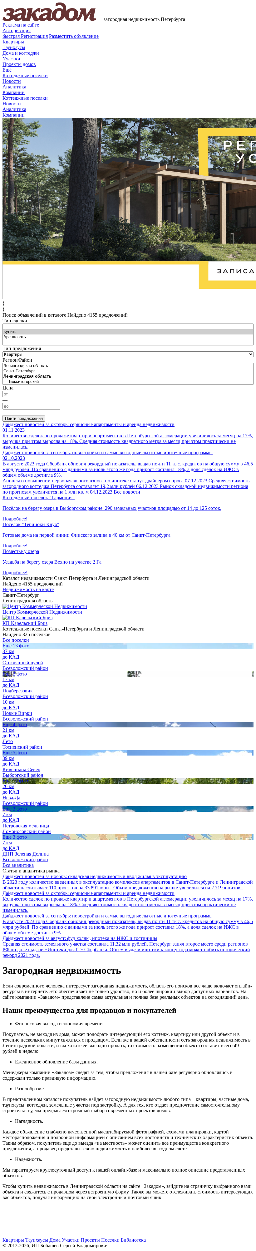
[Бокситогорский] (128, 381)
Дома (55, 1240)
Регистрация (25, 36)
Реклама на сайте (20, 25)
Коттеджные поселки (25, 75)
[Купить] (128, 331)
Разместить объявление (74, 36)
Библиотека (133, 1240)
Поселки (110, 1240)
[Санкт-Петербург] (128, 371)
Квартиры (13, 41)
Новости (11, 81)
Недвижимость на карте (28, 589)
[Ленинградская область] (128, 366)
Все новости (127, 492)
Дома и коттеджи (20, 53)
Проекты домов (19, 64)
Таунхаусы (13, 47)
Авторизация (16, 30)
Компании (13, 92)
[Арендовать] (128, 337)
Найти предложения (24, 418)
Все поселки (15, 640)
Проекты (90, 1240)
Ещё (7, 70)
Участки (11, 58)
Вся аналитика (18, 865)
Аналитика (14, 86)
